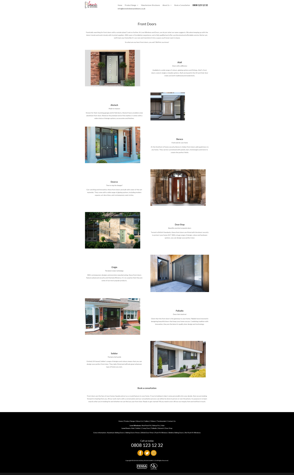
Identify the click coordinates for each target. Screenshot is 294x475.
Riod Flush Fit (146, 425)
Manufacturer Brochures (150, 5)
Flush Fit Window (161, 433)
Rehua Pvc (156, 425)
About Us (166, 5)
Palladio (154, 428)
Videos (153, 421)
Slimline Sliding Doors (176, 433)
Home (120, 5)
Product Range (130, 5)
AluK (179, 62)
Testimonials (161, 421)
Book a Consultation (182, 5)
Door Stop (168, 428)
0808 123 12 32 (200, 5)
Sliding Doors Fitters (132, 433)
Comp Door (146, 428)
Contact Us (171, 421)
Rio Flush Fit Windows (193, 433)
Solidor (138, 428)
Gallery (146, 421)
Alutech (161, 428)
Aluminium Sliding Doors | (116, 433)
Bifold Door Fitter (147, 433)
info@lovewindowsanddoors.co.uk (131, 8)
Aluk (162, 425)
